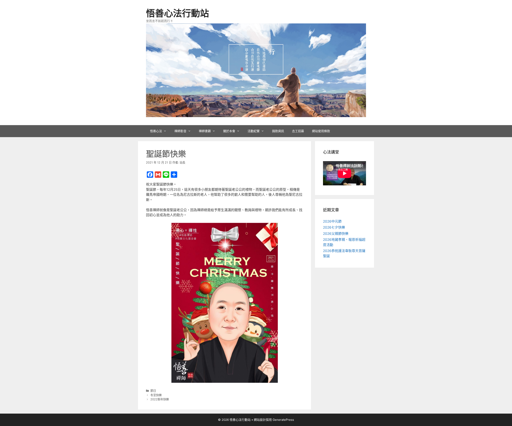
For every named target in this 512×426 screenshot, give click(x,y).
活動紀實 (254, 131)
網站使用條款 (321, 131)
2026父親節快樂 (335, 234)
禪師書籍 (205, 131)
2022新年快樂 (159, 399)
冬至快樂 (156, 395)
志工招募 (298, 131)
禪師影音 (180, 131)
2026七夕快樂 (334, 227)
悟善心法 (156, 131)
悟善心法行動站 (177, 13)
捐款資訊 (278, 131)
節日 (153, 390)
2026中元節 (332, 221)
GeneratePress (283, 420)
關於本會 (229, 131)
